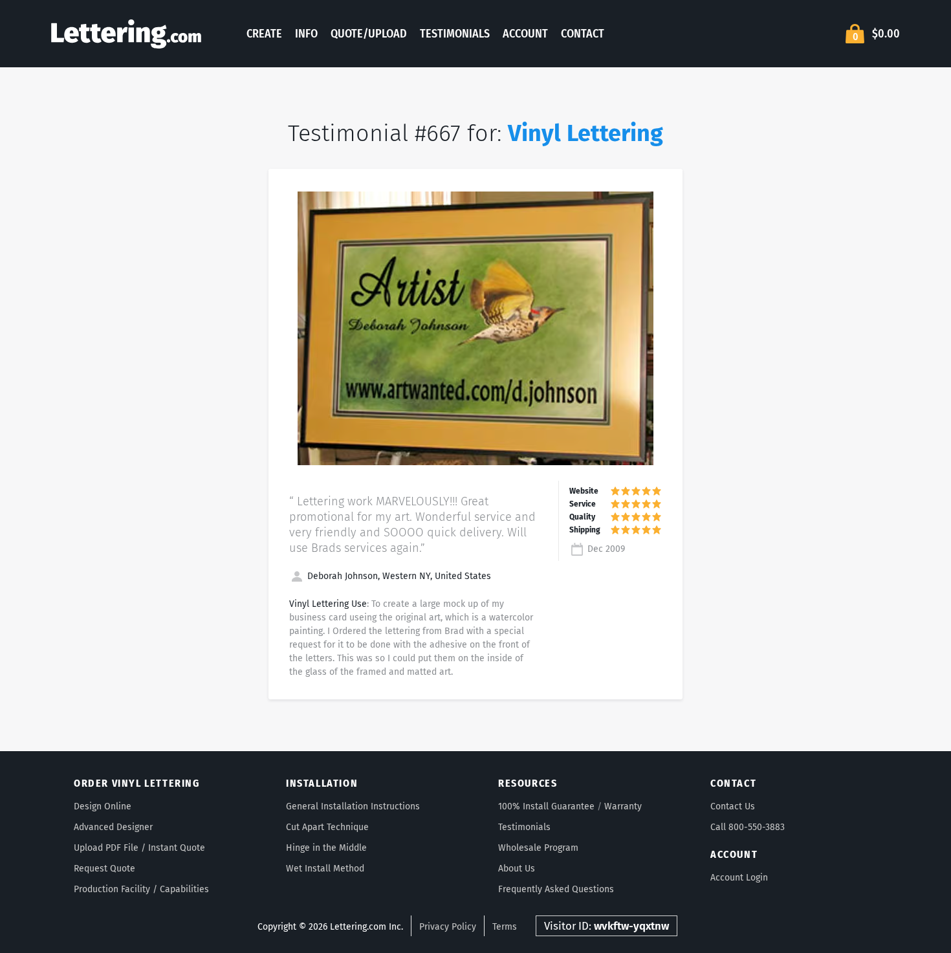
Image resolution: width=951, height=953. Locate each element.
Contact (582, 34)
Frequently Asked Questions (556, 889)
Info (306, 34)
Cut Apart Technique (327, 827)
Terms (504, 926)
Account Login (739, 877)
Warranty (623, 806)
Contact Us (732, 806)
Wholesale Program (538, 847)
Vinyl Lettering (585, 133)
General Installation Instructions (353, 806)
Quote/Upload (369, 34)
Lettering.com (126, 33)
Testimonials (455, 34)
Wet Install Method (325, 868)
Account (525, 34)
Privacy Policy (447, 926)
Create (264, 34)
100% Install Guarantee (546, 806)
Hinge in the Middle (326, 847)
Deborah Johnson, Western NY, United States (398, 576)
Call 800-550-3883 (747, 827)
